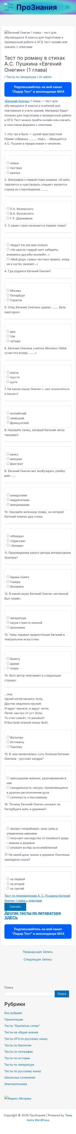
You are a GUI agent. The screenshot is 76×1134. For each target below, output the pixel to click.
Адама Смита (19, 577)
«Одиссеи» (18, 541)
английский (18, 413)
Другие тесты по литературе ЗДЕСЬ (32, 915)
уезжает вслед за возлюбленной (33, 847)
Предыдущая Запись (38, 952)
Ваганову (16, 737)
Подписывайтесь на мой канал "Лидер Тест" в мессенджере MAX (38, 89)
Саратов (16, 300)
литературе (18, 618)
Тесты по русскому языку (22, 1071)
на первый (17, 879)
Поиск (8, 987)
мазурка (16, 459)
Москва (15, 290)
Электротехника (15, 1084)
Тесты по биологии (17, 1045)
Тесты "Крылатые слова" (22, 1025)
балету (15, 659)
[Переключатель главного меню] (67, 7)
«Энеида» (17, 545)
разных (15, 172)
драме (14, 663)
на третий (17, 888)
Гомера (15, 582)
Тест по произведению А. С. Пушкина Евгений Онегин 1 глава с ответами (37, 898)
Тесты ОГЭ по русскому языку (26, 1038)
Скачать (15, 906)
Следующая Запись (38, 959)
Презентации (13, 1019)
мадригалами (19, 500)
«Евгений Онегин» (17, 101)
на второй (17, 884)
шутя (13, 382)
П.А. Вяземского (21, 209)
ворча (14, 372)
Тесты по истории (17, 1058)
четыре (15, 341)
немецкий (17, 418)
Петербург (17, 295)
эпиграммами (19, 504)
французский (19, 423)
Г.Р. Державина (21, 218)
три (12, 336)
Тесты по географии (18, 1051)
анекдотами (18, 495)
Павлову (16, 747)
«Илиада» (17, 536)
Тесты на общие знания (21, 1032)
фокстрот (16, 463)
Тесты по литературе (21, 77)
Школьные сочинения (19, 1077)
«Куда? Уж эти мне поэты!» (29, 245)
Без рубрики (13, 1013)
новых (14, 163)
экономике (17, 627)
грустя (15, 377)
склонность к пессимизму (28, 797)
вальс (14, 454)
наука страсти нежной (26, 622)
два (12, 331)
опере (14, 668)
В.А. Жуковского (22, 213)
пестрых (16, 168)
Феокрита (17, 586)
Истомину (17, 742)
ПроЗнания (36, 7)
